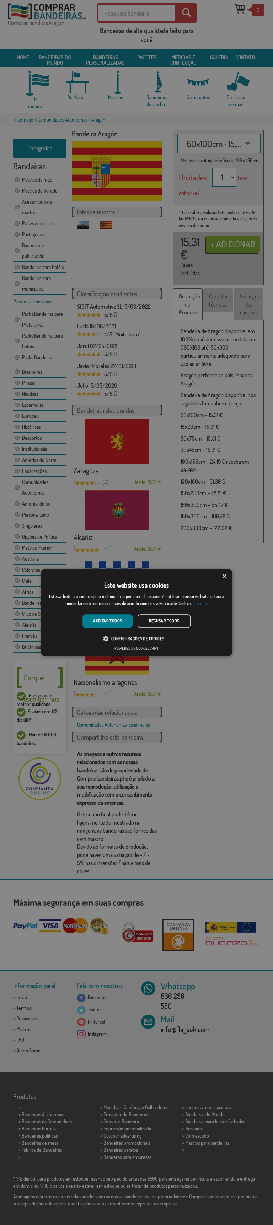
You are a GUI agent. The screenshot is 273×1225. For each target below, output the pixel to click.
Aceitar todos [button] (107, 621)
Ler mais (200, 603)
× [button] (224, 576)
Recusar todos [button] (164, 621)
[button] (136, 638)
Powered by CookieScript (136, 648)
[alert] (136, 612)
